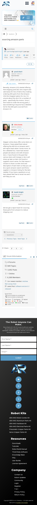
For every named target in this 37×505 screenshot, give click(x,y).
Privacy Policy (18, 492)
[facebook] (18, 392)
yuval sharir (18, 72)
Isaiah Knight (18, 51)
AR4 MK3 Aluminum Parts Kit (18, 421)
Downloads (16, 443)
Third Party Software (18, 452)
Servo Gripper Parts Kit (18, 432)
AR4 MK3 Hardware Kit (17, 423)
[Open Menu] (27, 3)
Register (17, 486)
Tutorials (15, 446)
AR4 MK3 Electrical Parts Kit (18, 426)
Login (16, 483)
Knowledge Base (18, 455)
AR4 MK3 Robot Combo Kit (18, 418)
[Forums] (4, 34)
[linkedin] (18, 386)
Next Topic (22, 239)
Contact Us (18, 475)
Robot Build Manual (18, 449)
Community (18, 480)
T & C (16, 489)
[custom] (18, 399)
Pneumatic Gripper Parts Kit (18, 429)
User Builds (16, 461)
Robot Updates (18, 477)
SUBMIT (18, 358)
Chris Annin (18, 125)
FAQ (13, 458)
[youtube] (18, 379)
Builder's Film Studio (22, 502)
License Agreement (18, 463)
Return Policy (18, 495)
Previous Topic (11, 239)
